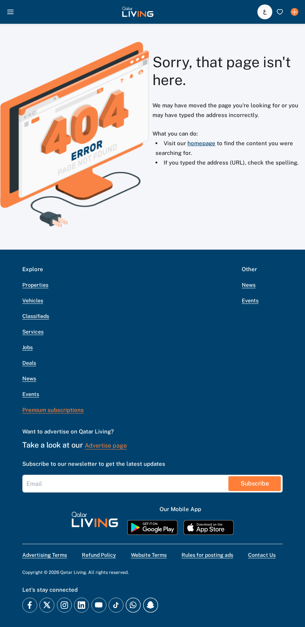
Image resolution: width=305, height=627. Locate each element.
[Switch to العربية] (264, 11)
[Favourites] (279, 11)
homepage (201, 143)
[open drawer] (10, 11)
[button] (138, 12)
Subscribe (255, 483)
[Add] (294, 11)
